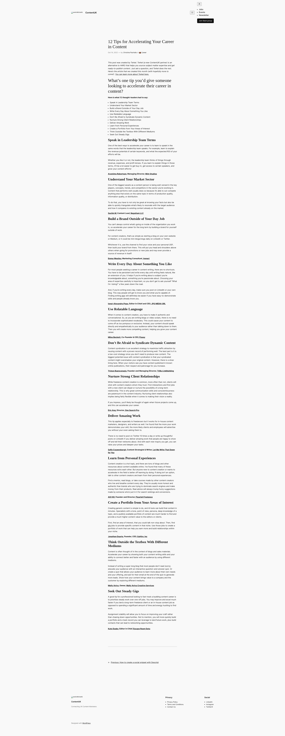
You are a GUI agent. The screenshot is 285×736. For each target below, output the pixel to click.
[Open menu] (192, 12)
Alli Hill (111, 497)
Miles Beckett (114, 337)
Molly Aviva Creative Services (140, 585)
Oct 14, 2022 (113, 52)
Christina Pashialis (130, 52)
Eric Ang (112, 410)
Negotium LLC (137, 213)
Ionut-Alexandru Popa (118, 304)
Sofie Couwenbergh (117, 450)
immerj (146, 258)
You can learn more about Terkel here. (132, 74)
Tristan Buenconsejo (117, 371)
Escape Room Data (141, 629)
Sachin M (112, 213)
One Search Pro (132, 410)
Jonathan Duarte (115, 536)
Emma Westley (114, 258)
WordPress (86, 723)
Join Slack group (205, 21)
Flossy (142, 337)
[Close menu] (199, 4)
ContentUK (91, 12)
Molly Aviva (113, 585)
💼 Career (142, 52)
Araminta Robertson (117, 174)
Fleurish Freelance (144, 497)
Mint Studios (151, 174)
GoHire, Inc (142, 536)
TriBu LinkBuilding (165, 371)
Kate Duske (113, 629)
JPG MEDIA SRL (158, 304)
